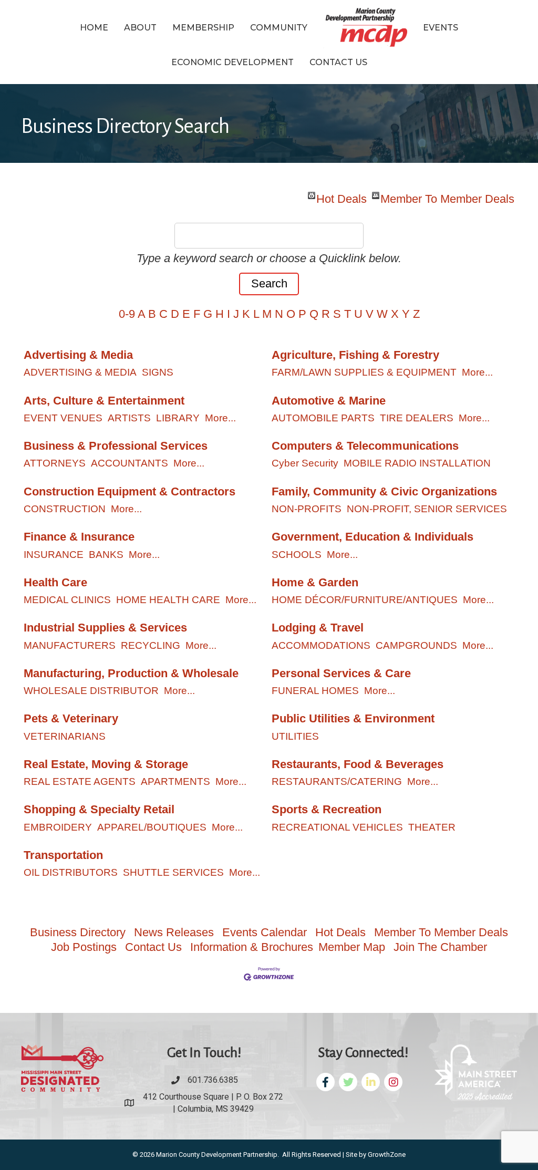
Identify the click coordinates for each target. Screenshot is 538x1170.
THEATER (432, 827)
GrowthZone (387, 1154)
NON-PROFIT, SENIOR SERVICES (427, 508)
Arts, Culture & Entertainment (104, 400)
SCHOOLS (297, 554)
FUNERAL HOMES (315, 690)
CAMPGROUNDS (416, 645)
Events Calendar (264, 932)
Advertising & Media (78, 354)
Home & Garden (315, 582)
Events (440, 28)
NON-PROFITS (307, 508)
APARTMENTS (175, 781)
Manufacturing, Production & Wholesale (131, 673)
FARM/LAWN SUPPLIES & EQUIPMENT (364, 372)
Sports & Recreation (326, 809)
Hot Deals (341, 195)
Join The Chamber (440, 947)
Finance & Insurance (79, 536)
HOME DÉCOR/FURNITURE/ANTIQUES (365, 599)
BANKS (106, 554)
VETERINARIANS (65, 736)
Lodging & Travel (318, 627)
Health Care (55, 582)
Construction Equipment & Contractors (129, 491)
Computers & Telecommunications (365, 445)
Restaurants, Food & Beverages (357, 764)
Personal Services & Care (341, 673)
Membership (203, 28)
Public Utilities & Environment (353, 718)
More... (477, 372)
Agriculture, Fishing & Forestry (355, 354)
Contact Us (338, 62)
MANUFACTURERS (70, 645)
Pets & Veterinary (71, 718)
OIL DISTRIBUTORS (71, 872)
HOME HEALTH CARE (168, 599)
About (140, 28)
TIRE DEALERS (416, 417)
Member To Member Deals (447, 195)
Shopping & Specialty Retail (99, 809)
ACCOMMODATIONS (321, 645)
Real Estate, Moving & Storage (106, 764)
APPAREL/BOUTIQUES (151, 827)
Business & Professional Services (116, 445)
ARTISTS (129, 417)
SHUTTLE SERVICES (173, 872)
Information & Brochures (251, 947)
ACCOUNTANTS (129, 463)
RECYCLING (150, 645)
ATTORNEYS (55, 463)
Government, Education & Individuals (372, 536)
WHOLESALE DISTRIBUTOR (91, 690)
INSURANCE (54, 554)
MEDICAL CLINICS (67, 599)
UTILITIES (295, 736)
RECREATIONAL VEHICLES (337, 827)
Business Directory (78, 932)
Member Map (351, 947)
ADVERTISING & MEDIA (80, 372)
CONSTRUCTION (65, 508)
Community (278, 28)
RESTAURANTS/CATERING (337, 781)
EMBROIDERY (58, 827)
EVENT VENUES (63, 417)
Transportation (63, 855)
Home (94, 28)
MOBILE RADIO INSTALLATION (417, 463)
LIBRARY (178, 417)
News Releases (174, 932)
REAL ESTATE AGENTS (80, 781)
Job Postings (84, 947)
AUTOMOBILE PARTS (323, 417)
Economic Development (232, 62)
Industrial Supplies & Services (105, 627)
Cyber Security (305, 463)
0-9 (127, 313)
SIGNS (157, 372)
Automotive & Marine (329, 400)
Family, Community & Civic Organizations (384, 491)
